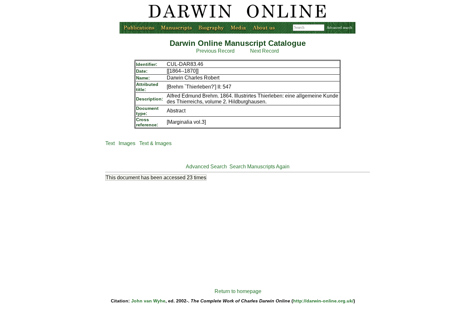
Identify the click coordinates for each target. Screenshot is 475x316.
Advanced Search (206, 166)
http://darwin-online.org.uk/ (323, 300)
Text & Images (155, 143)
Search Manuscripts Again (259, 166)
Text (110, 143)
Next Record (264, 51)
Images (127, 143)
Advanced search (339, 27)
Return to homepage (238, 291)
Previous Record (215, 51)
